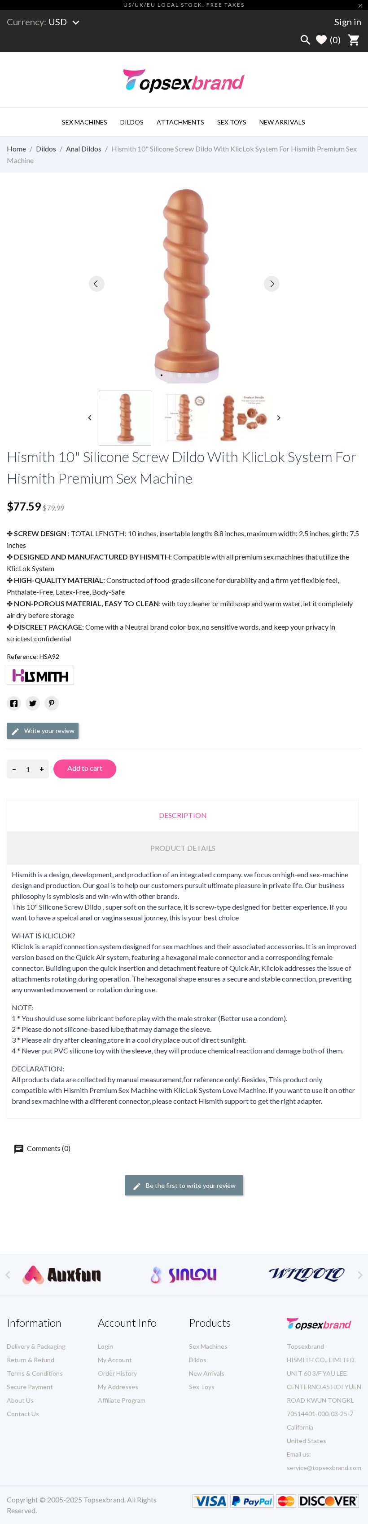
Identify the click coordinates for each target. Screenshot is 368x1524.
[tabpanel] (184, 284)
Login (105, 1346)
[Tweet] (33, 703)
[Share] (14, 703)
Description (183, 815)
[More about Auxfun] (61, 1275)
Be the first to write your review (190, 1185)
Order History (117, 1373)
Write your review (48, 730)
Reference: (22, 656)
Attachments (180, 122)
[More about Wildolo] (306, 1275)
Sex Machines (84, 122)
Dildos (132, 122)
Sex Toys (231, 122)
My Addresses (118, 1387)
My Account (115, 1360)
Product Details (182, 848)
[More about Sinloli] (184, 1275)
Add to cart (84, 768)
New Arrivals (282, 122)
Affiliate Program (121, 1400)
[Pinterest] (51, 703)
